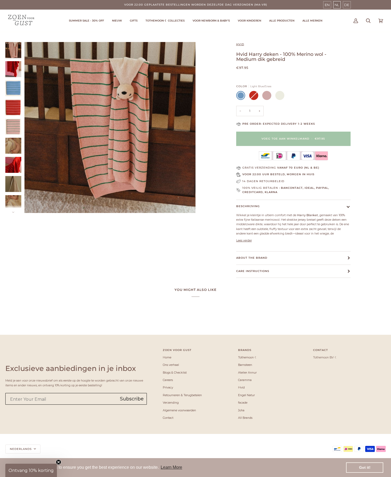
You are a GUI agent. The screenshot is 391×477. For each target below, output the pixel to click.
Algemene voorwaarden (179, 410)
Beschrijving (248, 206)
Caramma (245, 380)
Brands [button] (244, 350)
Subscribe (132, 399)
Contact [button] (320, 350)
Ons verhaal (171, 365)
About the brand (251, 258)
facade (242, 402)
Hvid (240, 44)
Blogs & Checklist (175, 372)
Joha (241, 410)
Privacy (168, 387)
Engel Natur (246, 395)
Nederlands (21, 449)
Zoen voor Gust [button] (177, 350)
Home (167, 357)
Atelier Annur (247, 372)
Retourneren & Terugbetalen (182, 395)
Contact (168, 418)
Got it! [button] (365, 467)
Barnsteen (245, 365)
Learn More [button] (171, 467)
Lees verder (244, 240)
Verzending (171, 402)
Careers (168, 380)
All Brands (245, 418)
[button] (165, 21)
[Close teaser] (58, 462)
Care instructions (252, 271)
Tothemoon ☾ (247, 357)
